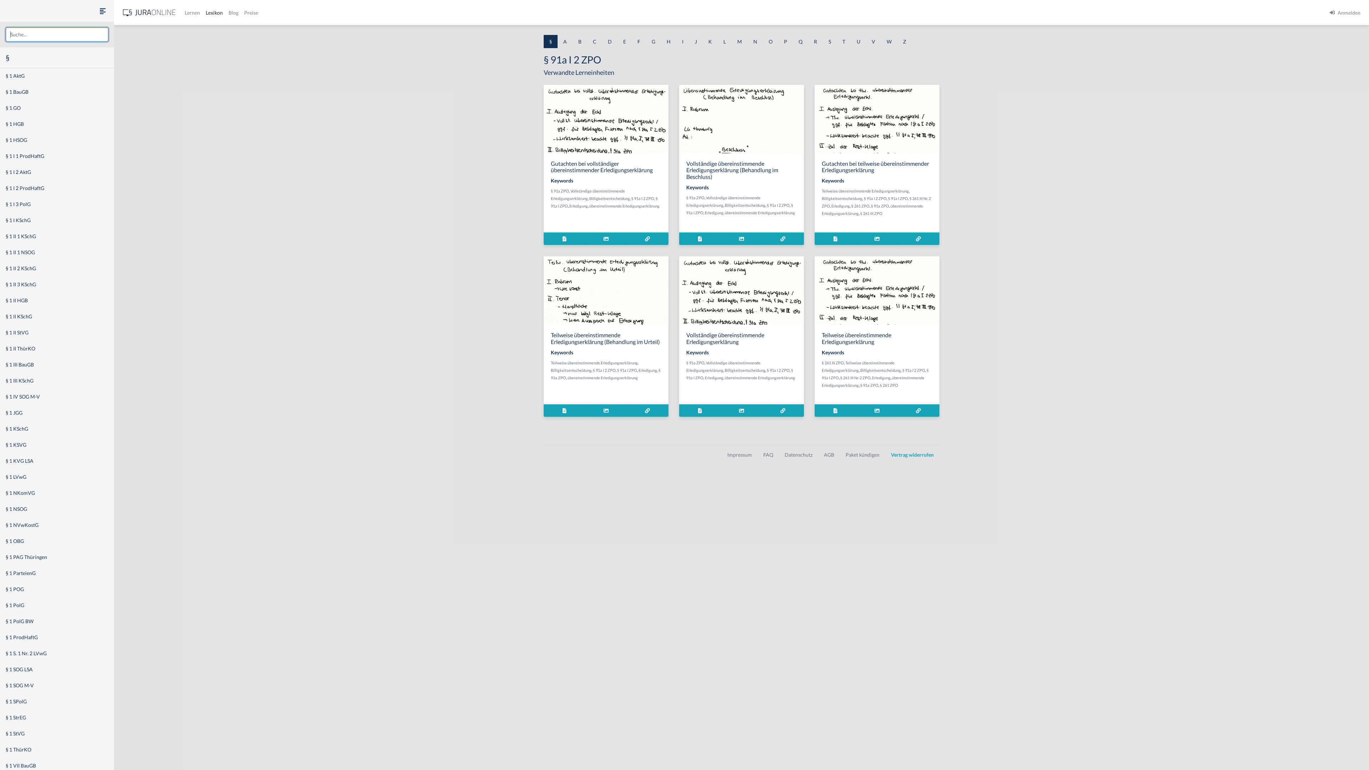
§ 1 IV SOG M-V (23, 397)
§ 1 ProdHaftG (22, 637)
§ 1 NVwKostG (22, 525)
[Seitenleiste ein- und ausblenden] (102, 11)
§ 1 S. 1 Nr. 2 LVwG (26, 653)
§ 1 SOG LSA (19, 669)
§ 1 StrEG (16, 717)
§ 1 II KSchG (19, 316)
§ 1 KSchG (17, 429)
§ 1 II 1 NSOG (20, 252)
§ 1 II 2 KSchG (21, 268)
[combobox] (57, 34)
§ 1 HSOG (16, 140)
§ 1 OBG (15, 541)
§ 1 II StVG (17, 332)
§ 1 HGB (15, 124)
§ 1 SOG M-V (20, 685)
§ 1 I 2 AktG (18, 172)
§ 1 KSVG (16, 445)
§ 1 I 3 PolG (18, 204)
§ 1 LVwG (16, 477)
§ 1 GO (13, 108)
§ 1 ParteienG (21, 573)
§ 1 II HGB (17, 300)
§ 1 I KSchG (18, 220)
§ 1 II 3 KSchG (21, 284)
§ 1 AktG (15, 76)
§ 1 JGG (14, 413)
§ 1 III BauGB (20, 364)
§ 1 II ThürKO (20, 348)
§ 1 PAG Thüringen (26, 557)
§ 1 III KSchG (20, 381)
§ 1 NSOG (16, 509)
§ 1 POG (15, 589)
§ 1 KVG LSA (20, 461)
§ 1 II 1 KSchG (21, 236)
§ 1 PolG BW (20, 621)
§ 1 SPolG (16, 701)
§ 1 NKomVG (20, 493)
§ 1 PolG (15, 605)
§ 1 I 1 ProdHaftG (25, 156)
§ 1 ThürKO (18, 749)
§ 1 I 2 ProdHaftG (25, 188)
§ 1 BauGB (17, 92)
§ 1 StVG (15, 733)
